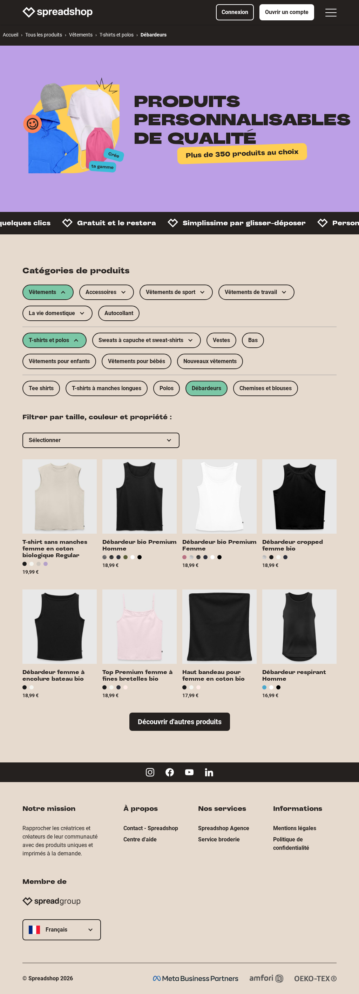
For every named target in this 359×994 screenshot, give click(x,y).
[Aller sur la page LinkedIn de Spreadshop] (209, 772)
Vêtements (81, 35)
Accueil (10, 35)
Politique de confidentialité (291, 843)
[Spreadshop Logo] (57, 12)
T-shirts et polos (117, 35)
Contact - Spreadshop (150, 828)
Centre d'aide (140, 839)
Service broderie (219, 839)
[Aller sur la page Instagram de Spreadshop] (150, 772)
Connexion (235, 12)
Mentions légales (294, 828)
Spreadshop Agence (223, 828)
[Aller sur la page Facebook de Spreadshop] (170, 772)
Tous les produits (43, 35)
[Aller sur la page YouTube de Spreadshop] (189, 772)
